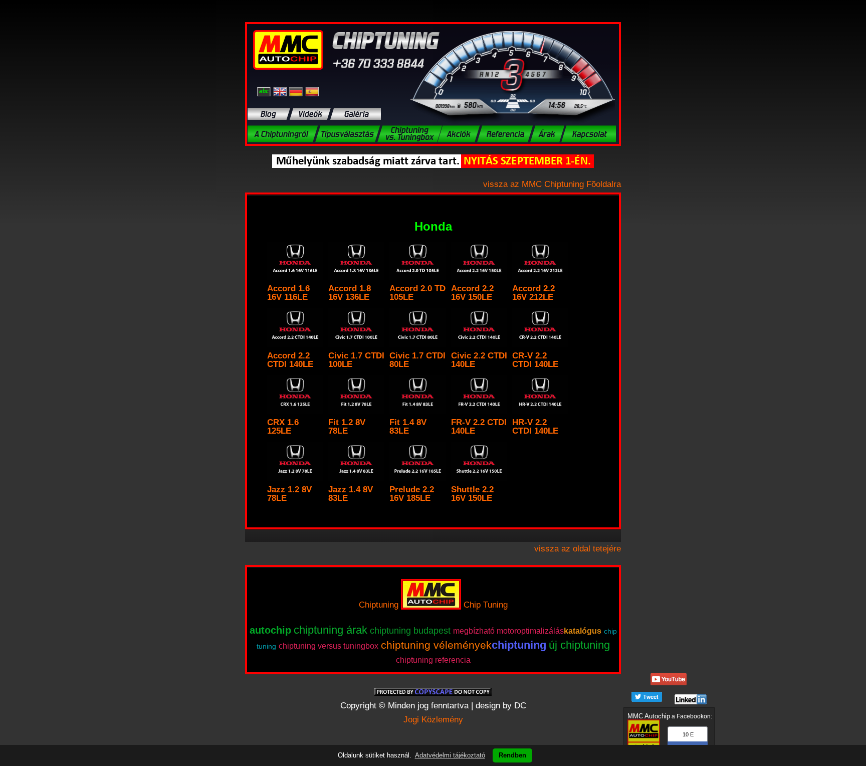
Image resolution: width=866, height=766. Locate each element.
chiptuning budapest (410, 631)
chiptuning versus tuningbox (328, 646)
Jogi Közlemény (433, 719)
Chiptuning (378, 605)
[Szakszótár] (265, 91)
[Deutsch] (297, 91)
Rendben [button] (512, 755)
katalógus (582, 631)
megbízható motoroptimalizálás (508, 631)
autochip (270, 630)
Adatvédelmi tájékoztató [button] (450, 755)
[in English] (281, 91)
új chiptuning (579, 645)
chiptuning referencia (433, 660)
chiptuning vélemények (436, 645)
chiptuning (519, 645)
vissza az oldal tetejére (577, 548)
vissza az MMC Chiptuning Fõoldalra (552, 184)
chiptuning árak (330, 630)
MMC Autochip (648, 716)
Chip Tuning (486, 605)
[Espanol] (312, 91)
